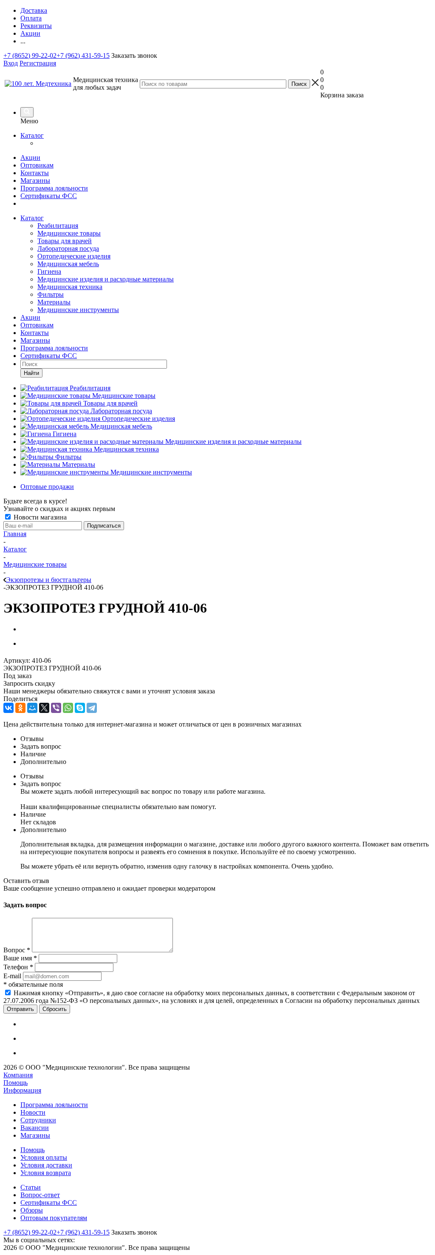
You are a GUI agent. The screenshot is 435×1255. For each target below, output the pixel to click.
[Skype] (80, 708)
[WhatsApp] (68, 708)
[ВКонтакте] (8, 708)
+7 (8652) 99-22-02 (29, 55)
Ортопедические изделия (73, 256)
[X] (44, 708)
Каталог (32, 135)
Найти (31, 373)
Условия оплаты (43, 1157)
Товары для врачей (64, 240)
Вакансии (34, 1127)
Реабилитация (57, 225)
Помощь (15, 1082)
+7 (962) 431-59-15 (83, 55)
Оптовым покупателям (53, 1217)
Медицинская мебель (68, 263)
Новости (32, 1112)
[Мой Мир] (32, 708)
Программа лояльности (54, 188)
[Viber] (56, 708)
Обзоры (31, 1210)
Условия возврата (45, 1172)
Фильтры (50, 294)
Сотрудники (38, 1120)
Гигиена (49, 271)
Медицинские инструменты (78, 309)
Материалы (54, 302)
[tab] (226, 739)
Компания (18, 1075)
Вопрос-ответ (40, 1194)
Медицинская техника (69, 286)
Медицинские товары (69, 233)
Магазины (35, 180)
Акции (30, 157)
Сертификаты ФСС (48, 195)
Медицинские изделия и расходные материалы (105, 279)
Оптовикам (37, 165)
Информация (22, 1090)
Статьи (30, 1187)
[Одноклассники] (20, 708)
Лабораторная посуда (68, 248)
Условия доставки (46, 1165)
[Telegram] (92, 708)
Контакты (34, 172)
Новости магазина (39, 517)
